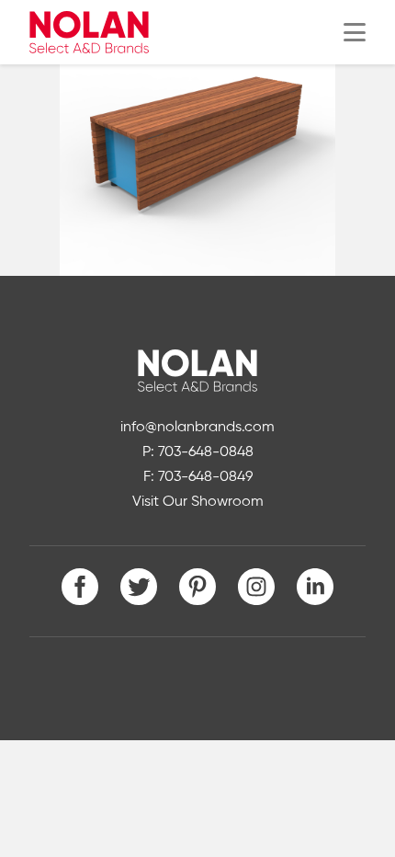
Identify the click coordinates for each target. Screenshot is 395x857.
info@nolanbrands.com (197, 427)
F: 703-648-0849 (198, 477)
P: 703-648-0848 (198, 452)
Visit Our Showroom (198, 502)
